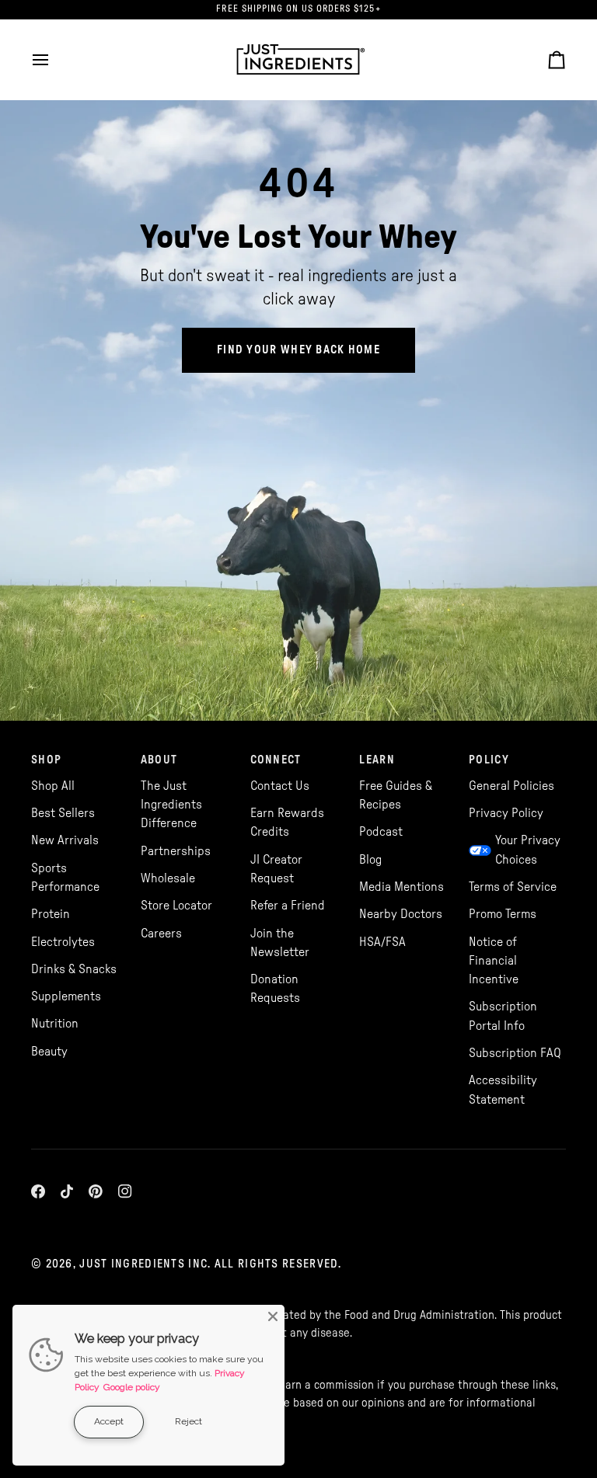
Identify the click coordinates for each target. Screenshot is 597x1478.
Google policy (131, 1387)
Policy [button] (489, 760)
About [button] (159, 760)
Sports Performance (65, 877)
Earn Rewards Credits (287, 822)
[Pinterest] (96, 1191)
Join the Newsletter (279, 942)
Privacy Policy (506, 813)
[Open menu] (54, 59)
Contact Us (279, 786)
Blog (370, 860)
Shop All (53, 786)
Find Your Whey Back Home (298, 350)
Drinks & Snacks (74, 969)
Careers (161, 933)
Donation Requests (275, 988)
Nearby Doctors (400, 914)
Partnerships (176, 851)
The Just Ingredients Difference (171, 805)
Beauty (49, 1051)
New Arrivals (65, 840)
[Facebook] (38, 1191)
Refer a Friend (287, 905)
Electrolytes (63, 942)
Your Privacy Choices (527, 849)
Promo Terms (502, 914)
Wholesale (168, 878)
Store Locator (176, 905)
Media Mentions (401, 887)
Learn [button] (376, 760)
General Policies (511, 786)
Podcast (381, 832)
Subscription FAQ (515, 1053)
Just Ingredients (132, 1264)
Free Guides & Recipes (395, 795)
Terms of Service (513, 887)
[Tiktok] (67, 1191)
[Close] (273, 1316)
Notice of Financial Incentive (493, 961)
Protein (50, 914)
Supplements (66, 996)
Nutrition (55, 1023)
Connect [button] (276, 760)
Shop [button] (46, 760)
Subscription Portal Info (503, 1015)
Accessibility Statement (503, 1089)
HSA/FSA (382, 942)
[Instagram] (125, 1191)
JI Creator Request (276, 869)
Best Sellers (63, 813)
